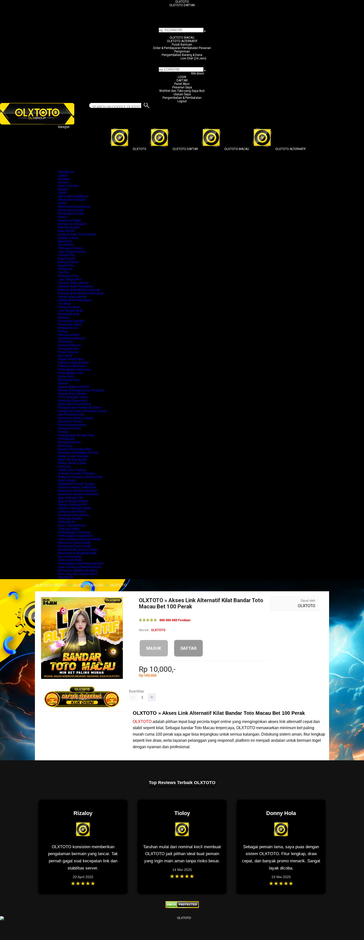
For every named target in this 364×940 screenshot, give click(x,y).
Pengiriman (182, 51)
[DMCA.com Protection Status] (182, 907)
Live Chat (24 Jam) (193, 58)
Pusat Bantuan (182, 44)
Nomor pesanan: (182, 65)
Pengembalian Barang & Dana (182, 55)
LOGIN (182, 77)
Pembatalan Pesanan (196, 48)
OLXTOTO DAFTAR (182, 5)
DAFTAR (182, 80)
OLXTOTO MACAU (182, 37)
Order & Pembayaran (167, 48)
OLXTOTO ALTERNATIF (182, 41)
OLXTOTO (182, 1)
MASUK (153, 647)
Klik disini (197, 73)
